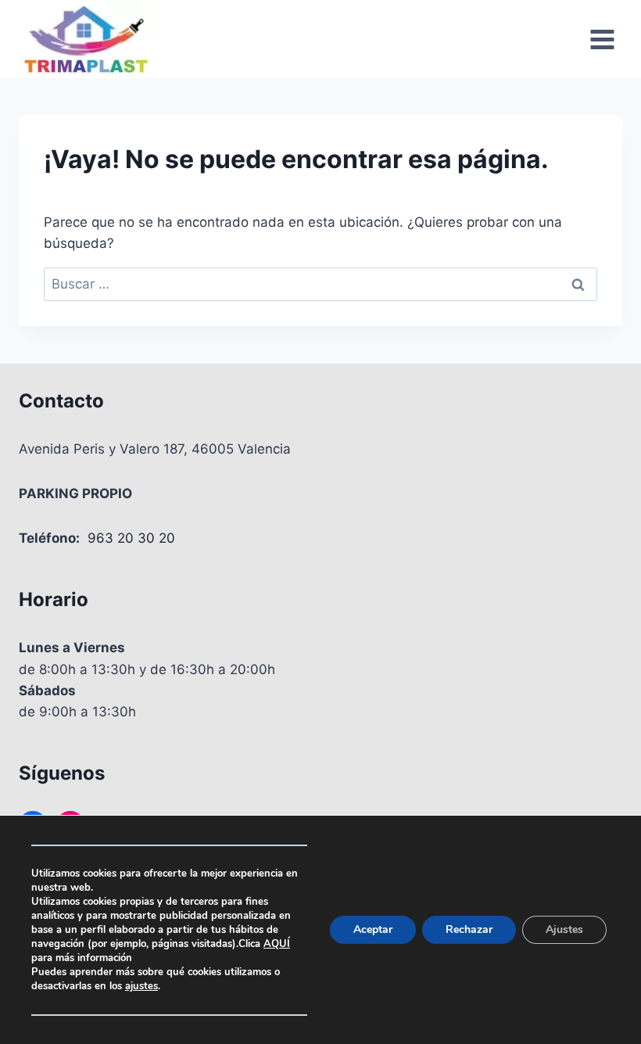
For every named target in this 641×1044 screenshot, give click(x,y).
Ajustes (564, 929)
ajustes (141, 986)
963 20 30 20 (131, 538)
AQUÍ (276, 944)
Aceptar (372, 929)
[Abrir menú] (602, 39)
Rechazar (469, 929)
